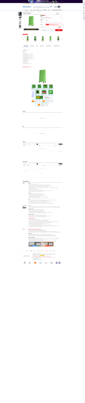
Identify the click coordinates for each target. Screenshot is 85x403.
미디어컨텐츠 (24, 3)
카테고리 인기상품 (25, 34)
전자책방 (30, 3)
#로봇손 (35, 7)
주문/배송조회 (54, 3)
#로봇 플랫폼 (39, 7)
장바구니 (51, 3)
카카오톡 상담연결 (42, 255)
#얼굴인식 (42, 7)
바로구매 (58, 30)
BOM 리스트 (44, 30)
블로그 (26, 3)
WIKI (37, 45)
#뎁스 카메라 (45, 7)
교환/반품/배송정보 (56, 45)
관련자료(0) (32, 45)
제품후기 (42, 45)
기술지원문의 (48, 45)
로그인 (46, 3)
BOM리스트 (84, 11)
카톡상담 (33, 3)
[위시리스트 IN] (61, 16)
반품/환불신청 (24, 207)
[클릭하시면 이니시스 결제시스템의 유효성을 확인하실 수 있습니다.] (57, 263)
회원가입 (48, 3)
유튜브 (28, 3)
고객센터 (58, 3)
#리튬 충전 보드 (48, 7)
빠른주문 (84, 8)
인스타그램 (31, 3)
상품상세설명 (26, 45)
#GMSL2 (37, 7)
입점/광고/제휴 (60, 3)
